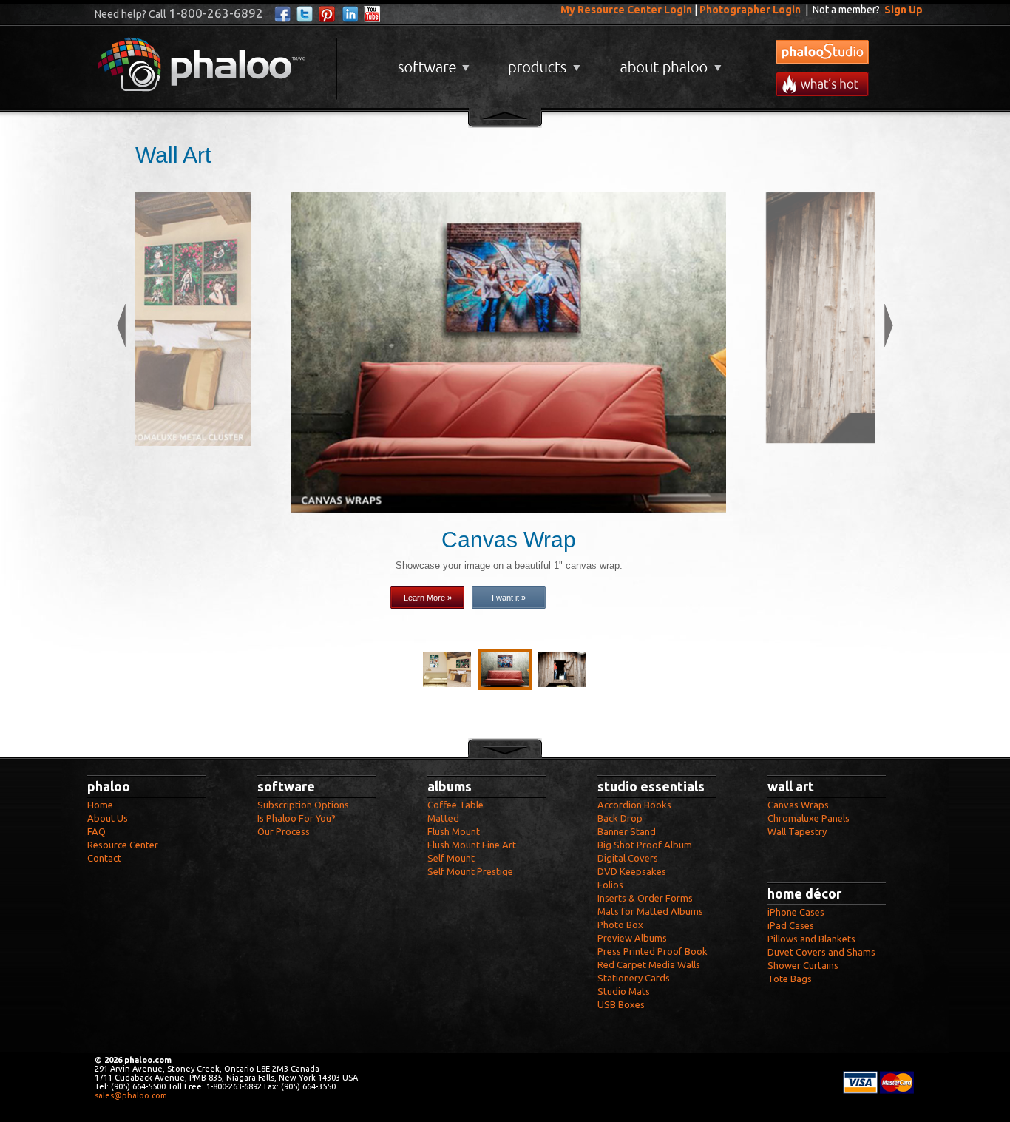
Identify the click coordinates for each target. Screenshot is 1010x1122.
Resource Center (122, 844)
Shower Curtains (802, 965)
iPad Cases (790, 925)
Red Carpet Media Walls (648, 964)
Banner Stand (626, 831)
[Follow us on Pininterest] (327, 14)
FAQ (96, 831)
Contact (104, 858)
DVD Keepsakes (631, 871)
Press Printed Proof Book (652, 951)
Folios (610, 884)
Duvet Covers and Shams (821, 952)
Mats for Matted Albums (650, 911)
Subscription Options (303, 805)
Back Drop (620, 818)
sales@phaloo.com (131, 1095)
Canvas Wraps (798, 805)
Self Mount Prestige (470, 871)
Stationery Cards (633, 978)
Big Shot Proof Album (644, 844)
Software (431, 61)
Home (100, 805)
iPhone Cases (795, 912)
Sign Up (903, 10)
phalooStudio (822, 52)
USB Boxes (621, 1004)
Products (542, 61)
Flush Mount (453, 831)
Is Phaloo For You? (296, 818)
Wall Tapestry (797, 831)
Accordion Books (634, 805)
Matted (443, 818)
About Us (107, 818)
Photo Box (620, 924)
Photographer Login (750, 10)
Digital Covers (627, 858)
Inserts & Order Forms (645, 898)
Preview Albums (632, 938)
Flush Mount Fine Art (471, 844)
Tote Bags (789, 978)
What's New (822, 84)
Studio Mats (623, 991)
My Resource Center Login (626, 10)
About (667, 61)
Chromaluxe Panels (808, 818)
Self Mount (451, 858)
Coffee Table (455, 805)
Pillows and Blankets (811, 938)
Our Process (283, 831)
